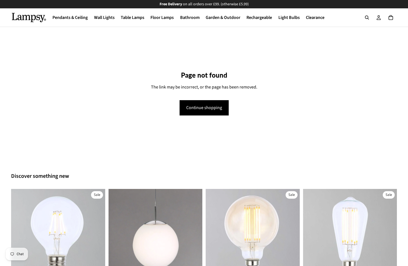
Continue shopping (204, 108)
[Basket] (391, 17)
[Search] (367, 17)
